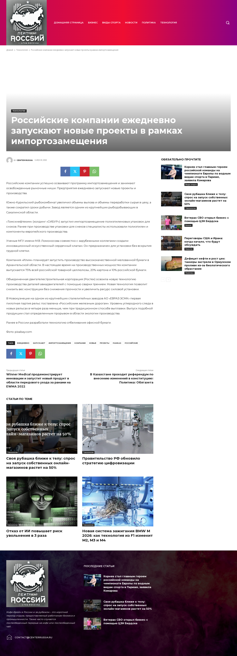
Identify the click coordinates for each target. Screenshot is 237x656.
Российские (131, 343)
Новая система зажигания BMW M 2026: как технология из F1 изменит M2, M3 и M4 (117, 535)
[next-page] (168, 280)
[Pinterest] (84, 171)
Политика (189, 273)
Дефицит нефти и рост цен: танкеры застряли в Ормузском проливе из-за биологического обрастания (207, 263)
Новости (189, 249)
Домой (9, 50)
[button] (228, 23)
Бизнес (188, 225)
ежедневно (23, 343)
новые (92, 343)
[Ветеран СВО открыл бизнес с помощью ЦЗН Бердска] (171, 222)
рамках (117, 343)
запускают (39, 343)
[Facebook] (65, 171)
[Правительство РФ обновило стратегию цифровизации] (117, 429)
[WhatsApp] (94, 171)
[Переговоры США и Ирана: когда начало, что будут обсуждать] (171, 243)
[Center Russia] (10, 160)
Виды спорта (191, 184)
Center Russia (25, 160)
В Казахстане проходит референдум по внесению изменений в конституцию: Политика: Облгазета (121, 378)
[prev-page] (163, 280)
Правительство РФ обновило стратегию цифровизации (111, 460)
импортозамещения (60, 343)
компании (80, 343)
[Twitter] (75, 171)
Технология (22, 50)
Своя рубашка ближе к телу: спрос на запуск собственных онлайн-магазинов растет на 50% (40, 463)
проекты (104, 343)
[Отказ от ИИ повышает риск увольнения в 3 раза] (41, 501)
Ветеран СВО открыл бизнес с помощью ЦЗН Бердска (206, 219)
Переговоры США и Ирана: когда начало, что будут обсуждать (203, 242)
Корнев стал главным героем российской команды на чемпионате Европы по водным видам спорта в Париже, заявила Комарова (207, 173)
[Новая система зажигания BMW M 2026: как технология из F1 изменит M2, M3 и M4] (117, 501)
